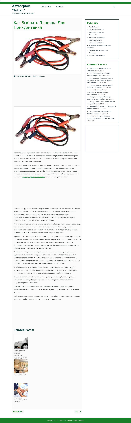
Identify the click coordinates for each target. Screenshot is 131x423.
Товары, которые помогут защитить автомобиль (99, 98)
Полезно (92, 53)
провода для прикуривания (34, 177)
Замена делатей (95, 40)
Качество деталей (96, 43)
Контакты (60, 6)
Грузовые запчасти (96, 30)
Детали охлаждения (97, 37)
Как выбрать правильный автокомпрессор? (98, 74)
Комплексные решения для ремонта (99, 46)
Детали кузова (95, 35)
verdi (29, 76)
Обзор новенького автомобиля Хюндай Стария (101, 103)
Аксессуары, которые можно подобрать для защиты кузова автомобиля (100, 80)
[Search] (113, 7)
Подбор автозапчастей (98, 50)
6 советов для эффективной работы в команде (100, 86)
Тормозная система (97, 55)
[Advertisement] (47, 91)
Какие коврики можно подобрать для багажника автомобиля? (98, 92)
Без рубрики (94, 27)
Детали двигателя (96, 32)
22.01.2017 (20, 76)
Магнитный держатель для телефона (99, 69)
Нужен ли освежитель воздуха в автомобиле (101, 107)
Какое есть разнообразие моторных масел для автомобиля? (101, 117)
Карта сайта (46, 6)
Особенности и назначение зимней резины (99, 112)
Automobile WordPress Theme (72, 420)
